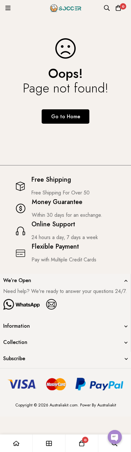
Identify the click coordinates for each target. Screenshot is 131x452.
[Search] (107, 8)
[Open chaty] (115, 437)
